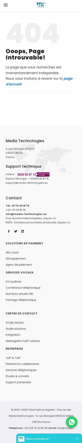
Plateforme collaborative (22, 364)
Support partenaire (18, 382)
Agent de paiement (19, 265)
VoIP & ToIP (13, 358)
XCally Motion (15, 322)
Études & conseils (17, 376)
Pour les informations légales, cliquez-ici (31, 218)
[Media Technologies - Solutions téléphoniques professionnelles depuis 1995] (41, 5)
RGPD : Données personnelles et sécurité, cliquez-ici (38, 222)
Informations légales (42, 410)
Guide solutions (16, 329)
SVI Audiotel (13, 282)
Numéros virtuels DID (19, 294)
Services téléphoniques (21, 370)
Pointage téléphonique (21, 300)
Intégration (13, 335)
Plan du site (64, 410)
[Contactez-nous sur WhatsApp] (71, 422)
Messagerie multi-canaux (23, 341)
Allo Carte (12, 252)
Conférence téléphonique (23, 288)
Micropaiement (16, 258)
